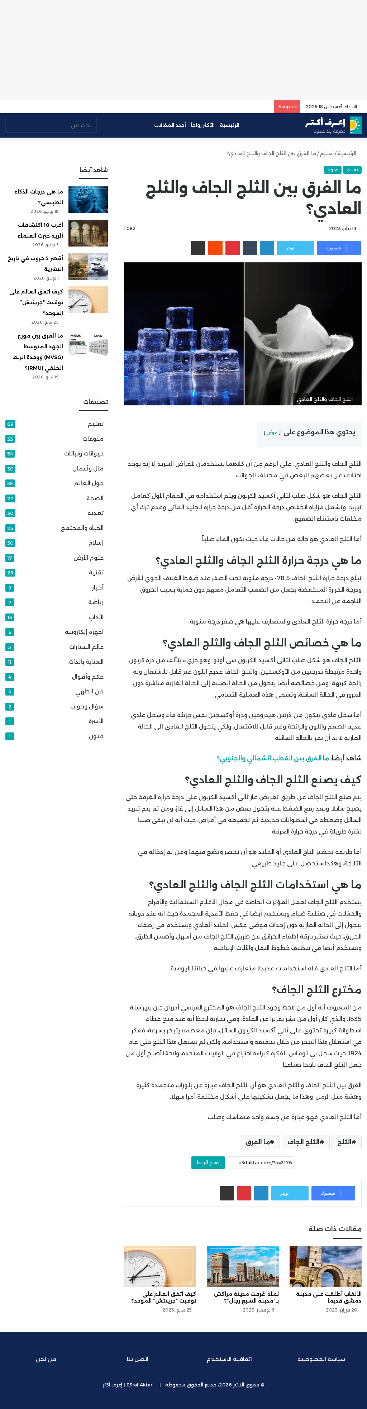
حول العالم (89, 483)
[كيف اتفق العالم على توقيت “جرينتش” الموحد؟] (160, 1266)
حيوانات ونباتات (84, 453)
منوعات (93, 438)
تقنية (96, 572)
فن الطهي (89, 691)
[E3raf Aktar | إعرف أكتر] (333, 125)
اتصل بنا (137, 1359)
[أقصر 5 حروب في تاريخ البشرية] (88, 266)
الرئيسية (230, 125)
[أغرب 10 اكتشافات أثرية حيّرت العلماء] (88, 233)
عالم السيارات (86, 647)
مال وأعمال (88, 468)
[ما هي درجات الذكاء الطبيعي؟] (88, 199)
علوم (333, 169)
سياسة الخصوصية (321, 1359)
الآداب (96, 617)
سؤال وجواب (87, 706)
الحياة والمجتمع (82, 528)
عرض (272, 432)
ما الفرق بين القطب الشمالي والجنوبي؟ (273, 758)
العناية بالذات (86, 661)
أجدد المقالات (170, 125)
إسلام (96, 542)
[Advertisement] (183, 50)
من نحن (46, 1359)
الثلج (344, 1142)
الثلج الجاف (303, 1142)
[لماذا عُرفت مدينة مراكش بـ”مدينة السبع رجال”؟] (243, 1266)
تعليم (327, 153)
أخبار (98, 587)
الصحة (95, 498)
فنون (96, 736)
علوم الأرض (88, 557)
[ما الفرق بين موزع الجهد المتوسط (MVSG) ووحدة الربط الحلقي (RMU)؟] (88, 343)
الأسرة (96, 721)
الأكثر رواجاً (203, 125)
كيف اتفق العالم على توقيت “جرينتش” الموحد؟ (36, 302)
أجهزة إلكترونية (84, 632)
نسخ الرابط (208, 1162)
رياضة (96, 602)
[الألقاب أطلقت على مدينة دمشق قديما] (326, 1266)
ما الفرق (258, 1142)
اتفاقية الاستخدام (229, 1359)
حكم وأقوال (88, 676)
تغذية (95, 513)
